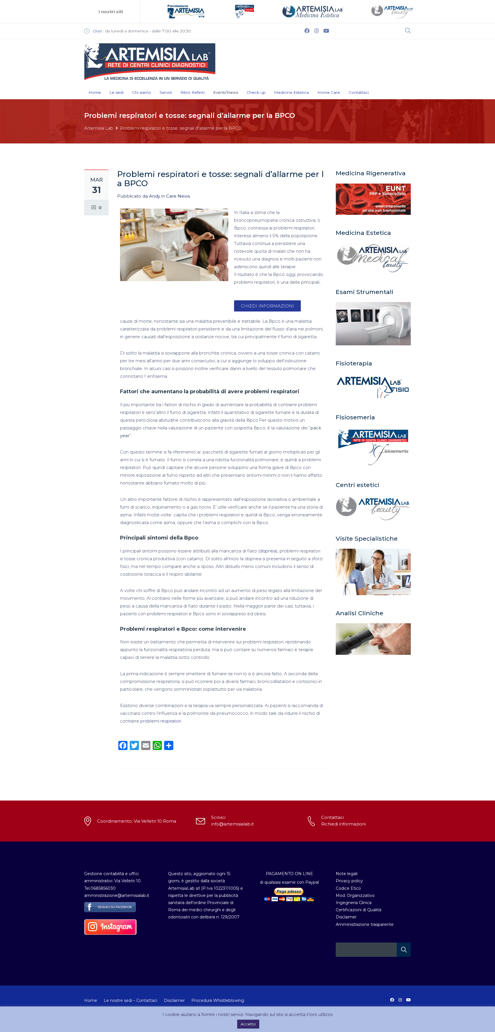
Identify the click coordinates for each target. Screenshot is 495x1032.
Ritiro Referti (192, 92)
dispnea (268, 551)
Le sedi (116, 92)
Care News (178, 196)
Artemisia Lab (98, 128)
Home (95, 92)
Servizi (166, 92)
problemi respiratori (160, 721)
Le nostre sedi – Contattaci (130, 1000)
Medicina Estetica (291, 92)
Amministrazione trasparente (365, 924)
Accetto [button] (248, 1024)
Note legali (347, 873)
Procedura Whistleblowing (217, 1000)
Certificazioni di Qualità (358, 909)
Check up (256, 92)
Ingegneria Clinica (354, 902)
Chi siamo (141, 92)
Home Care (328, 92)
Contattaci (359, 92)
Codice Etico (348, 888)
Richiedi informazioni (343, 824)
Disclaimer (346, 917)
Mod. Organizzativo (355, 895)
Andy (154, 196)
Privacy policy (349, 880)
